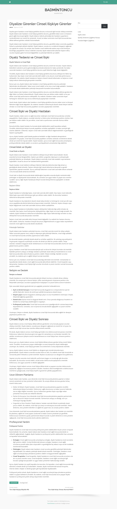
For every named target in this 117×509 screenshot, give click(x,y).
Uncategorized (23, 483)
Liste (79, 32)
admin (11, 27)
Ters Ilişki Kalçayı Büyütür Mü (19, 489)
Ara (79, 23)
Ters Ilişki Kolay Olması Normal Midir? (60, 489)
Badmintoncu (58, 10)
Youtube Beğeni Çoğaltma (86, 40)
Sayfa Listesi (82, 35)
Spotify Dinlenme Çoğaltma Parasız (89, 38)
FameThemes (51, 503)
